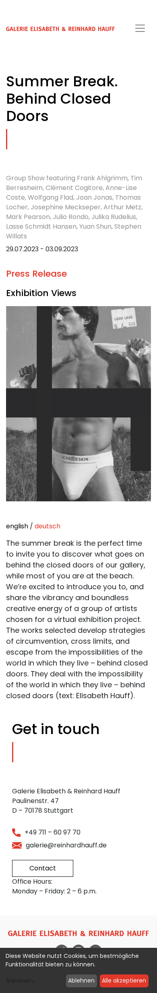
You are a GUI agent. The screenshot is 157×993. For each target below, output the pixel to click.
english (17, 526)
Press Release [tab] (36, 273)
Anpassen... (21, 980)
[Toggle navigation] (140, 28)
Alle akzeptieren (124, 980)
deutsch (47, 526)
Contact (42, 868)
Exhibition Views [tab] (41, 293)
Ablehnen (81, 980)
